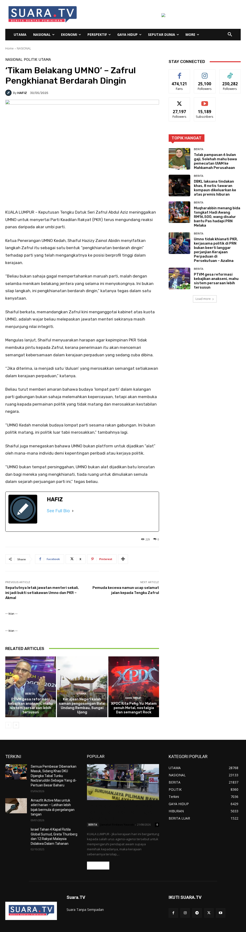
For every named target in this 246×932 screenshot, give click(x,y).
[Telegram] (197, 913)
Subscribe (204, 101)
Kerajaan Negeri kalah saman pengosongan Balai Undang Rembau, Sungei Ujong (82, 705)
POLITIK (30, 60)
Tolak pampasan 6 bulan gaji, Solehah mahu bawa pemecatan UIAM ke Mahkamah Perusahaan (215, 161)
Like (179, 73)
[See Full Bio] (73, 511)
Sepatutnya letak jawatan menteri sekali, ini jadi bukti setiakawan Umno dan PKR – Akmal (42, 593)
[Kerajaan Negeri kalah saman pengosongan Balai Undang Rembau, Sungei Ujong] (82, 686)
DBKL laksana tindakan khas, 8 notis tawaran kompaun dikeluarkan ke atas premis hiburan (215, 188)
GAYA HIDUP (133, 698)
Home (9, 48)
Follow (204, 73)
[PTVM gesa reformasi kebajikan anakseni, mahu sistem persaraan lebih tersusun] (30, 686)
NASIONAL (24, 48)
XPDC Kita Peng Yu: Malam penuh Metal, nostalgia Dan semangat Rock (134, 707)
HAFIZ (22, 92)
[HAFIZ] (9, 93)
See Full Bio (58, 510)
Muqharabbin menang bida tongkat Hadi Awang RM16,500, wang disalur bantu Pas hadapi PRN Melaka (217, 217)
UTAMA (44, 60)
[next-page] (16, 725)
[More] (123, 559)
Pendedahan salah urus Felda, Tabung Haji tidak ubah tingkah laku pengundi (121, 812)
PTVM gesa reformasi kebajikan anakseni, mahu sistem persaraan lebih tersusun (30, 705)
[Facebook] (173, 913)
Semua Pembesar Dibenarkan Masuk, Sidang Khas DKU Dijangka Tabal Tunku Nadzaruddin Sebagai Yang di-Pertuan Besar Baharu (54, 776)
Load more (203, 299)
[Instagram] (185, 913)
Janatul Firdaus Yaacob (117, 824)
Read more (98, 865)
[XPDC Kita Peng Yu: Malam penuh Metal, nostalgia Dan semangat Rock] (133, 686)
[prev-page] (8, 725)
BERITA (30, 693)
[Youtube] (220, 913)
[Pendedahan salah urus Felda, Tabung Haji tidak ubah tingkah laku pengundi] (123, 782)
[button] (230, 34)
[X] (209, 913)
